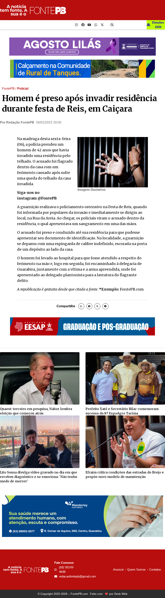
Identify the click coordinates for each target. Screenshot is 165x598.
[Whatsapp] (96, 25)
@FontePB (47, 198)
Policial (22, 88)
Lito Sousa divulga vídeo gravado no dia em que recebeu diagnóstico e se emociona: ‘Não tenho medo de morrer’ (38, 476)
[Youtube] (89, 25)
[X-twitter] (102, 25)
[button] (111, 25)
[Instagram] (76, 25)
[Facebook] (83, 25)
